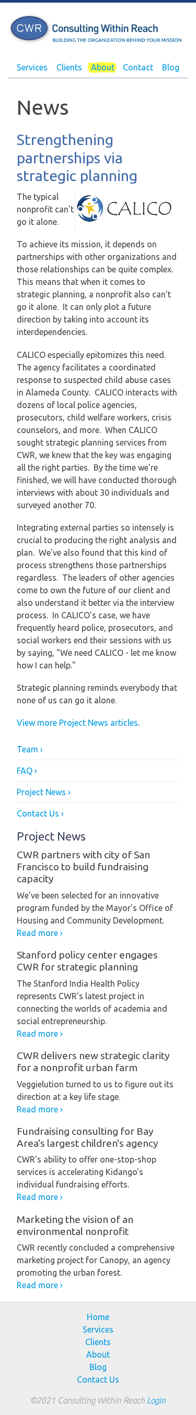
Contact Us (98, 1379)
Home (98, 1317)
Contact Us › (40, 813)
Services (32, 67)
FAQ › (27, 770)
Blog (170, 67)
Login (156, 1400)
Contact (138, 67)
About (102, 67)
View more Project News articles (77, 722)
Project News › (44, 792)
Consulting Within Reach (98, 29)
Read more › (40, 933)
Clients (69, 67)
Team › (30, 749)
